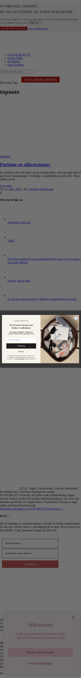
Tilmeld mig (21, 346)
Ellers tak (21, 351)
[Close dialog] (76, 318)
